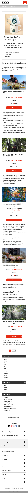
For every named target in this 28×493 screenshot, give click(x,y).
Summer (5, 387)
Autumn (5, 389)
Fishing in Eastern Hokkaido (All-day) (11, 265)
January (5, 359)
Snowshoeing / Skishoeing (10, 408)
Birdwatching (7, 403)
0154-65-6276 (9, 54)
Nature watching (8, 401)
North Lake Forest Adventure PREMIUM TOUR (13, 204)
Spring (5, 385)
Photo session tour (8, 404)
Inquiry (21, 488)
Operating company (15, 488)
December (6, 379)
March (5, 362)
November (6, 377)
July (5, 370)
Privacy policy (7, 488)
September (6, 373)
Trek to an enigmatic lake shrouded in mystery (13, 321)
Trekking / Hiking (8, 399)
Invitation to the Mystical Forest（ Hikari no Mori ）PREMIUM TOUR (13, 155)
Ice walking (7, 410)
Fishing (6, 397)
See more (14, 107)
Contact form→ (7, 56)
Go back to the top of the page (13, 417)
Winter (5, 391)
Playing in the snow (8, 406)
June (5, 368)
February (5, 361)
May (4, 366)
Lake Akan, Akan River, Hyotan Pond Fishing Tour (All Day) (13, 92)
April (5, 364)
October (5, 375)
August (5, 371)
